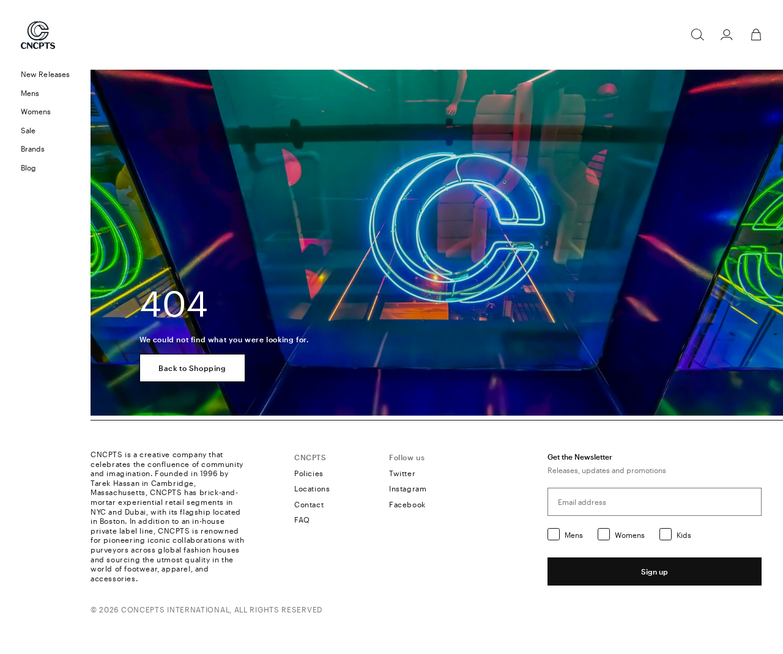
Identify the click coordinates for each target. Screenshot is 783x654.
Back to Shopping (192, 368)
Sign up (654, 571)
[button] (45, 93)
